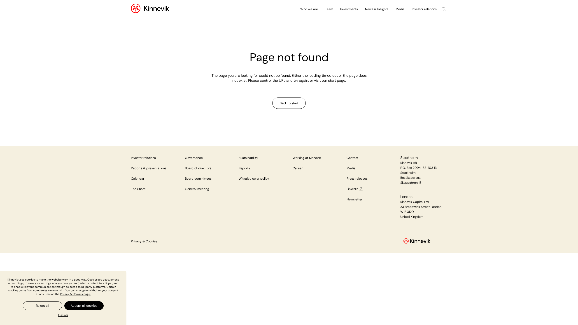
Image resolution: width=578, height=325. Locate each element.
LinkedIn (352, 189)
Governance (194, 158)
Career (298, 168)
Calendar (137, 178)
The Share (138, 189)
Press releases (357, 178)
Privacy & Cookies (144, 241)
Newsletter (354, 199)
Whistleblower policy (254, 178)
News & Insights (376, 9)
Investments (349, 9)
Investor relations (424, 9)
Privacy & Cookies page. (75, 294)
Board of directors (198, 168)
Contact (352, 158)
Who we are (309, 9)
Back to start (289, 103)
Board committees (198, 178)
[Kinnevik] (157, 9)
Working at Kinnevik (307, 158)
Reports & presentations (148, 168)
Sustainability (248, 158)
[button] (63, 315)
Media (400, 9)
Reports (244, 168)
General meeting (197, 189)
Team (329, 9)
